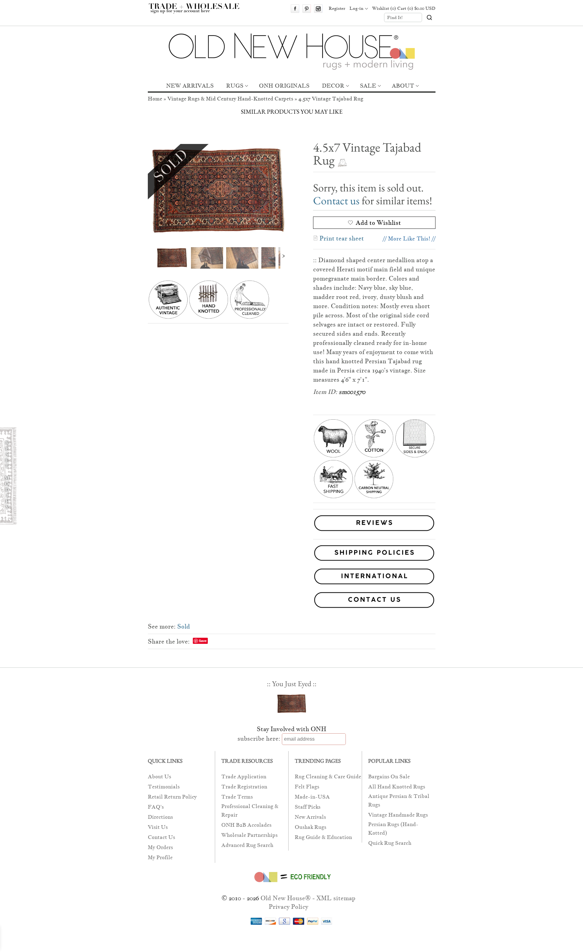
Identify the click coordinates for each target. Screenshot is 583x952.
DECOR (333, 85)
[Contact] (291, 601)
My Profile (160, 857)
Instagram (318, 8)
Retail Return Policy (172, 797)
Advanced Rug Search (247, 845)
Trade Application (243, 776)
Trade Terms (237, 797)
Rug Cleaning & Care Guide (328, 776)
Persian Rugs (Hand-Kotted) (393, 828)
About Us (159, 776)
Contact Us (161, 837)
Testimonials (164, 787)
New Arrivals (310, 817)
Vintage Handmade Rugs (398, 815)
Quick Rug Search (389, 843)
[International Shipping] (291, 577)
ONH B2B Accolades (246, 825)
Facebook (295, 8)
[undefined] (218, 191)
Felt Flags (307, 787)
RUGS (234, 85)
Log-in (356, 8)
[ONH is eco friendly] (291, 883)
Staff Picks (307, 807)
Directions (160, 817)
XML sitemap (335, 898)
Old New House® (285, 898)
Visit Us (158, 827)
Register (337, 8)
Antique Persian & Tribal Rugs (398, 800)
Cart (416, 8)
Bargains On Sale (389, 776)
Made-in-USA (312, 797)
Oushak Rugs (310, 827)
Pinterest (306, 8)
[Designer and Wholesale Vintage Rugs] (197, 11)
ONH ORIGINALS (284, 85)
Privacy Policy (288, 907)
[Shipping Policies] (291, 554)
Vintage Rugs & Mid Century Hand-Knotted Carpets (230, 99)
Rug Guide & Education (323, 837)
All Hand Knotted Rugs (396, 787)
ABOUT (403, 85)
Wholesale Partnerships (249, 835)
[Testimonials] (374, 532)
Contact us (336, 200)
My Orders (160, 847)
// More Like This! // (409, 238)
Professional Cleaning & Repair (249, 810)
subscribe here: (258, 738)
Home (155, 99)
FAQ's (156, 807)
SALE (368, 85)
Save (203, 640)
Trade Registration (244, 787)
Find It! (395, 17)
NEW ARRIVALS (190, 85)
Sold (183, 626)
